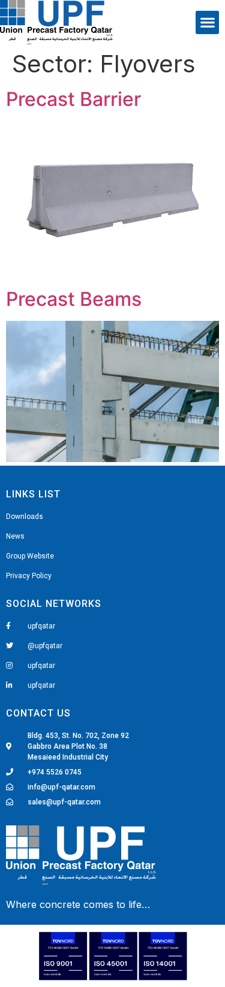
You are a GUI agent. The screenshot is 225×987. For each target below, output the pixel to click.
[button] (207, 22)
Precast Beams (74, 299)
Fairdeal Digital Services (61, 906)
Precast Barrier (73, 99)
